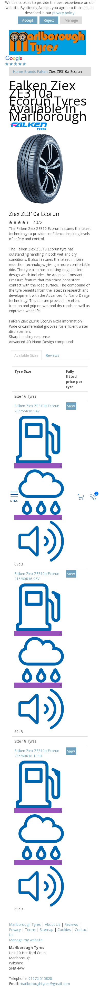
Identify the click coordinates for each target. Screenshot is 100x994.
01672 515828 (40, 978)
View (71, 406)
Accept (27, 20)
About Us (52, 924)
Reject (49, 20)
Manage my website (26, 939)
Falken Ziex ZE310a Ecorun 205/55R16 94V (36, 408)
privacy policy (63, 12)
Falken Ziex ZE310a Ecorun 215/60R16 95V (36, 576)
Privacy (15, 929)
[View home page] (47, 42)
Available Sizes (26, 355)
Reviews (52, 355)
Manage (71, 20)
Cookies (64, 929)
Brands (30, 71)
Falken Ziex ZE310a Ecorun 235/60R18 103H (36, 753)
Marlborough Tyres (25, 924)
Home (18, 71)
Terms (30, 929)
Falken (42, 71)
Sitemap (46, 929)
